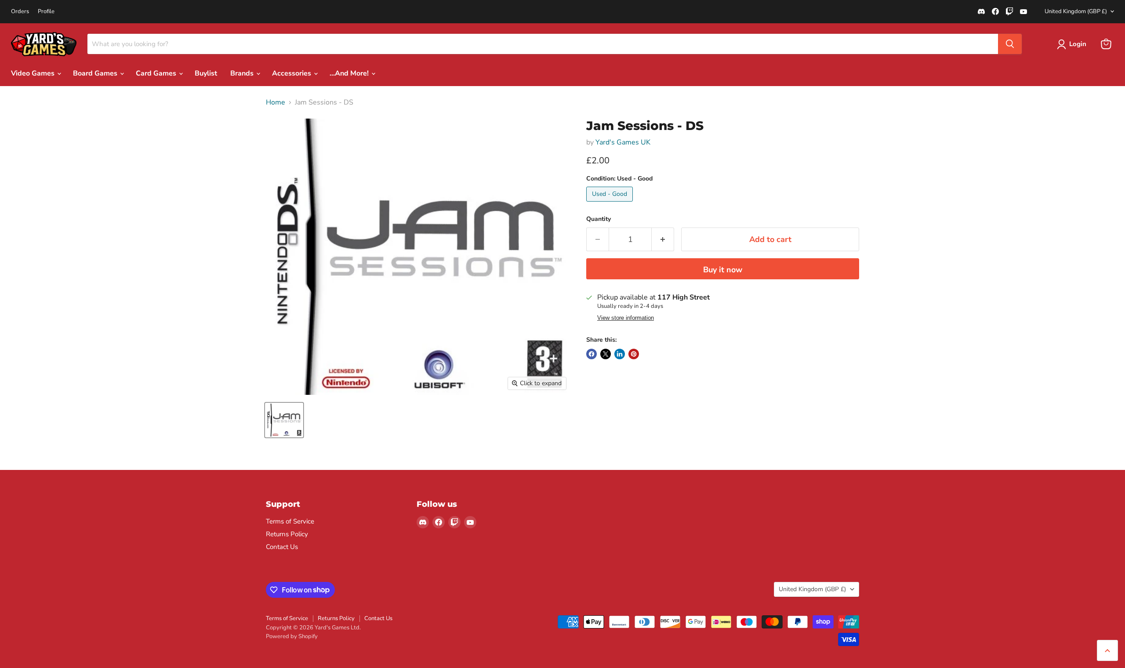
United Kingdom (1076, 11)
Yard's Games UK (622, 142)
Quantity (598, 219)
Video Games (33, 73)
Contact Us (282, 546)
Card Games (157, 73)
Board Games (96, 73)
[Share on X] (605, 354)
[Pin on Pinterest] (633, 354)
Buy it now (722, 269)
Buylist (206, 73)
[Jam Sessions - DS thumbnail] (284, 420)
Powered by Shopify (292, 636)
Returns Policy (287, 534)
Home (275, 102)
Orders (20, 11)
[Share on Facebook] (591, 354)
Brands (242, 73)
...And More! (350, 73)
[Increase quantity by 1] (663, 239)
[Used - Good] (610, 204)
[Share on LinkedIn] (619, 354)
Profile (46, 11)
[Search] (1010, 44)
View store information (625, 318)
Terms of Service (290, 521)
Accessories (292, 73)
